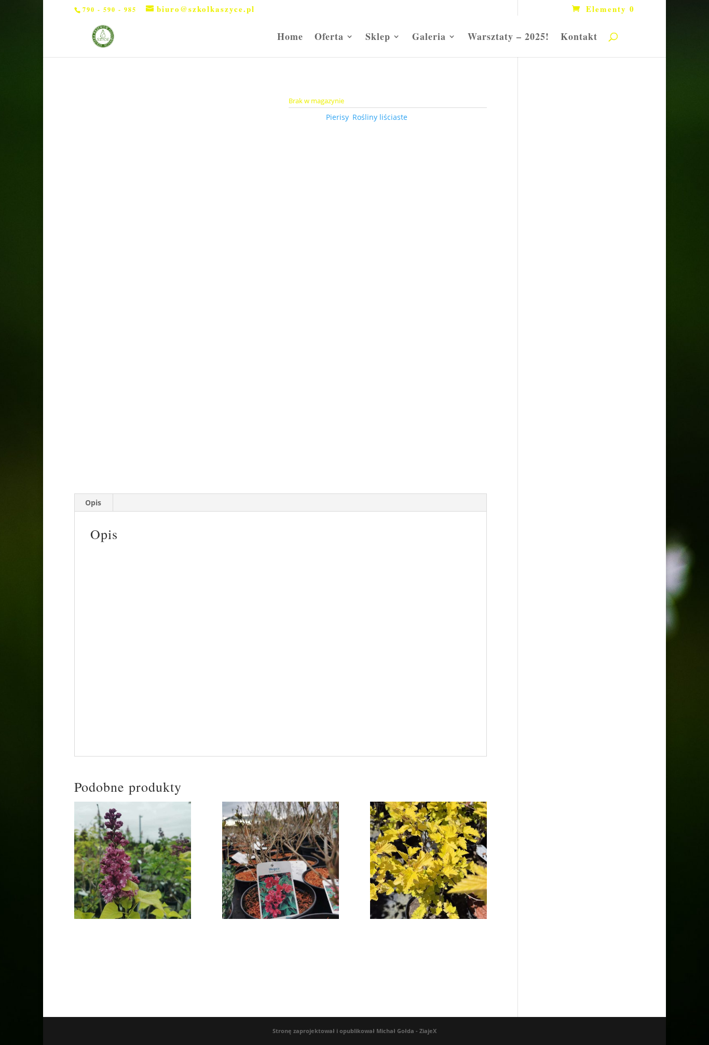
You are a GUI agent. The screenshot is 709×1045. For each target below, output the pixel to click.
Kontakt (579, 38)
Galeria (429, 38)
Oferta (329, 38)
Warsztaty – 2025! (508, 38)
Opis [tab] (93, 502)
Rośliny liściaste (379, 117)
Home (290, 38)
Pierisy (337, 117)
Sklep (377, 38)
